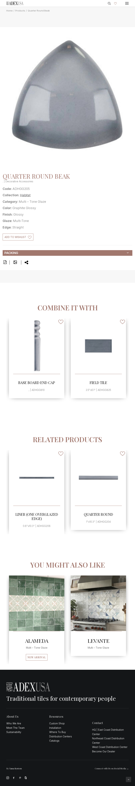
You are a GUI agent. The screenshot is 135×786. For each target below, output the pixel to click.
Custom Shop (57, 723)
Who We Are (13, 723)
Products (20, 10)
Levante (98, 640)
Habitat (25, 195)
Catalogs (54, 740)
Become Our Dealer (103, 751)
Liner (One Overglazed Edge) (36, 516)
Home (9, 10)
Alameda (36, 640)
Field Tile (37, 382)
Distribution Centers (60, 736)
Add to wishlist (15, 237)
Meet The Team (15, 727)
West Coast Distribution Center (109, 746)
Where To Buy (57, 732)
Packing (11, 253)
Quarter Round (98, 514)
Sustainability (13, 732)
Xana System (15, 768)
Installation (55, 727)
